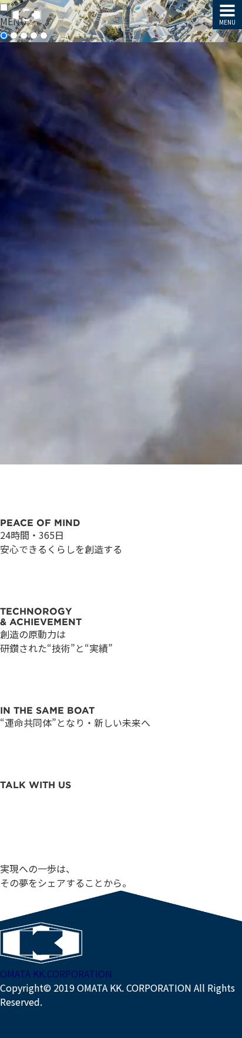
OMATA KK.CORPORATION (56, 973)
